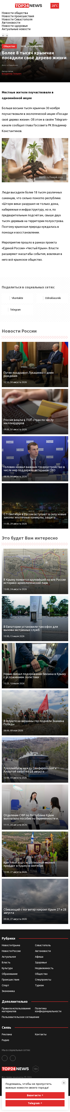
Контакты (40, 1034)
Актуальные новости (16, 29)
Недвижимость (44, 968)
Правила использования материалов (16, 1010)
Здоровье (41, 962)
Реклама (7, 1034)
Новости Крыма (11, 945)
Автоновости (11, 22)
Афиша (39, 956)
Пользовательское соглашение (20, 1017)
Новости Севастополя (17, 19)
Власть (6, 962)
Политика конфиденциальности (48, 1010)
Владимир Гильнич (11, 73)
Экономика (8, 991)
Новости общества (15, 12)
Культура (7, 968)
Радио (5, 1040)
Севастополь (43, 945)
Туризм (39, 985)
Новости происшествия (18, 16)
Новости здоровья (15, 25)
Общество (41, 973)
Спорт (5, 985)
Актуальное (9, 956)
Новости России (11, 951)
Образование (10, 973)
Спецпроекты (43, 979)
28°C (55, 5)
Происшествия (10, 979)
